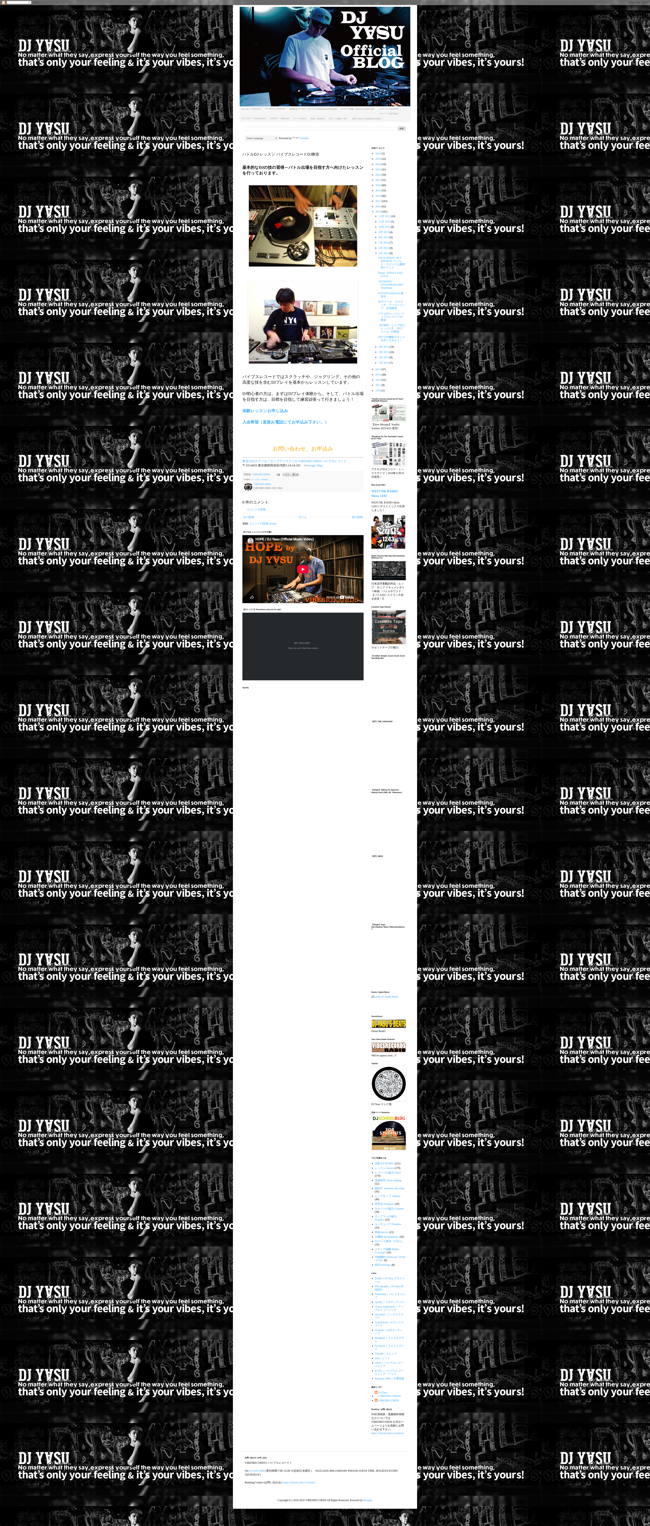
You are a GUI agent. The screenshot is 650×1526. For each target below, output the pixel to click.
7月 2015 (384, 242)
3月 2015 (384, 352)
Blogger (367, 1500)
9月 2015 (384, 232)
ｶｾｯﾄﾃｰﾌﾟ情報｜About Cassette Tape (358, 109)
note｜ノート (382, 1358)
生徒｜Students (317, 118)
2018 (378, 195)
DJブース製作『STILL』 (389, 1241)
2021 (378, 180)
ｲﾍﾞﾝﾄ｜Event (300, 118)
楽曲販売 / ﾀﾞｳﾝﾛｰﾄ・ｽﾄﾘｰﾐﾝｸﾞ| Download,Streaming (313, 109)
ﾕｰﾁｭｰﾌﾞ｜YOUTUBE (388, 114)
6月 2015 (384, 248)
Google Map (314, 465)
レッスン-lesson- (259, 479)
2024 (378, 164)
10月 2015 (385, 226)
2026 (378, 153)
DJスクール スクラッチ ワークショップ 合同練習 (391, 305)
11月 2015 (385, 221)
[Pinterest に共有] (297, 474)
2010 (378, 390)
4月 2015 (384, 346)
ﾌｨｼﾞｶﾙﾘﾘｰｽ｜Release (275, 109)
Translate (304, 138)
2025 (378, 158)
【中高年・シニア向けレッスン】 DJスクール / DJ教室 (391, 328)
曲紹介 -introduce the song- (390, 1188)
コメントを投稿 (256, 509)
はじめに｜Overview (251, 109)
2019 (378, 190)
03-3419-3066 (257, 1470)
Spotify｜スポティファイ (389, 1302)
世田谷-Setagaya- (384, 1203)
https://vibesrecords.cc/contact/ (387, 1433)
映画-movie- (381, 1232)
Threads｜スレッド (386, 1353)
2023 (378, 169)
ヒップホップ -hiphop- (388, 1196)
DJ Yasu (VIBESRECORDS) (389, 1394)
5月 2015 (384, 253)
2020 (378, 185)
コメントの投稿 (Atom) (263, 523)
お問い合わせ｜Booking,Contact (366, 118)
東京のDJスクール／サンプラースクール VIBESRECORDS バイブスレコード (294, 461)
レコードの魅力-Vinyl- (388, 1172)
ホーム (303, 517)
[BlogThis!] (287, 474)
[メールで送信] (284, 474)
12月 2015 (385, 216)
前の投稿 (357, 517)
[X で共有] (290, 474)
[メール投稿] (278, 474)
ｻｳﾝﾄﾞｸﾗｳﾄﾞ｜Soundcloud (253, 118)
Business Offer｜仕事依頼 (389, 1378)
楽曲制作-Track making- (388, 1180)
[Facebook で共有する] (294, 474)
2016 (378, 206)
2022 (378, 174)
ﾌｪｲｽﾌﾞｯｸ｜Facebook (388, 109)
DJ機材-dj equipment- (387, 1236)
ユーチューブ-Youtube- (388, 1224)
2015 (378, 211)
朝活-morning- (383, 1264)
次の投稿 (248, 517)
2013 (378, 374)
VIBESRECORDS (388, 1400)
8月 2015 (384, 237)
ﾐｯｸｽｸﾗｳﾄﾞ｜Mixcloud (279, 118)
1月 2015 (384, 362)
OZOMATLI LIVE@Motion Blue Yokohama (390, 284)
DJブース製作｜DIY (338, 118)
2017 (378, 201)
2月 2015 (384, 357)
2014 (378, 369)
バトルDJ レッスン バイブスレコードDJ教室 (391, 316)
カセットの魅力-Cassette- (389, 1208)
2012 (378, 379)
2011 (378, 385)
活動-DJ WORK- (384, 1163)
